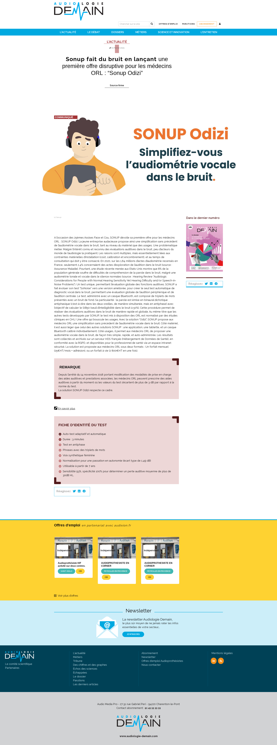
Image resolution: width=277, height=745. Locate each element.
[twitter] (74, 491)
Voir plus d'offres (68, 595)
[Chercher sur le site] (151, 24)
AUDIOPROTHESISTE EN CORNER (115, 564)
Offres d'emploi (92, 525)
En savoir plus (66, 408)
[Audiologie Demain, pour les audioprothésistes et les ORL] (138, 723)
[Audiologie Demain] (78, 10)
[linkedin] (79, 491)
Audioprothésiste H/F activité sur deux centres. (71, 564)
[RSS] (221, 661)
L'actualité (117, 42)
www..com (139, 736)
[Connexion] (220, 24)
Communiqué (64, 117)
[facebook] (84, 491)
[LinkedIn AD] (214, 661)
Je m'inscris (133, 634)
